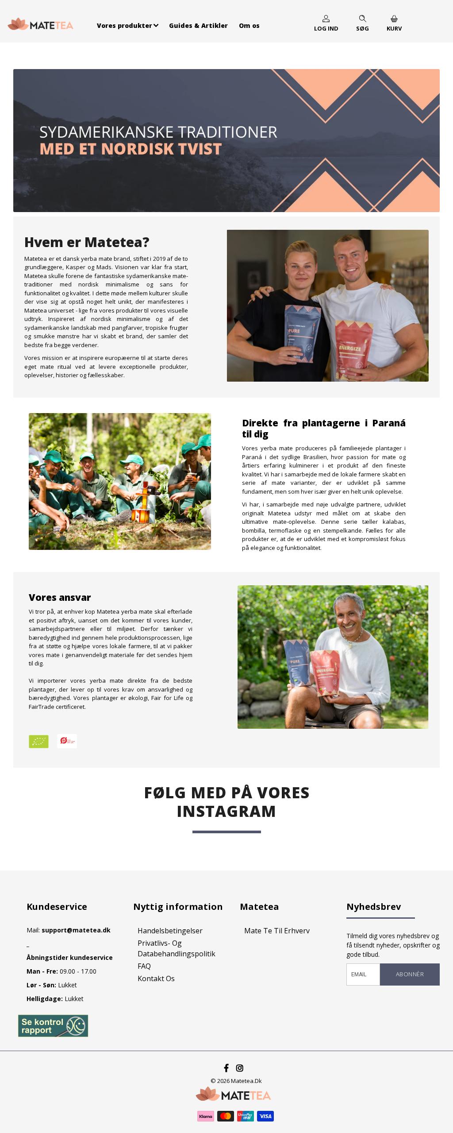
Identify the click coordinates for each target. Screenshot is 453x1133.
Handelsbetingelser (170, 931)
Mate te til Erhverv (277, 931)
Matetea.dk (246, 1081)
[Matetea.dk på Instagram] (240, 1068)
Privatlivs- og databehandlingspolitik (176, 948)
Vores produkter (124, 25)
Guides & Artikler (198, 25)
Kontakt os (156, 978)
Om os (249, 25)
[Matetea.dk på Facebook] (227, 1068)
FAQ (144, 966)
